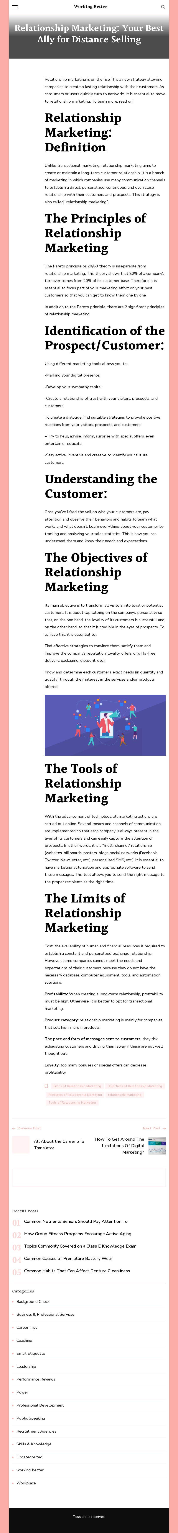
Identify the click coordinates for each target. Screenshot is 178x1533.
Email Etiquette (30, 1353)
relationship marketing (124, 1095)
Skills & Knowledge (33, 1444)
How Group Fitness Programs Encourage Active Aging (77, 1234)
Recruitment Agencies (36, 1431)
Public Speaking (30, 1418)
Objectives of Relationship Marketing (134, 1086)
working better (30, 1470)
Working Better (90, 6)
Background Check (32, 1301)
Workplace (26, 1483)
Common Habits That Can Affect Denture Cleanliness (77, 1271)
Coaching (24, 1340)
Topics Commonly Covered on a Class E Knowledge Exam (80, 1246)
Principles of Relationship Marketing (75, 1095)
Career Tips (26, 1327)
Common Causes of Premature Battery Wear (68, 1258)
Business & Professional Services (45, 1314)
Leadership (26, 1366)
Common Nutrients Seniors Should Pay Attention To (76, 1221)
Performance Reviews (35, 1379)
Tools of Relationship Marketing (72, 1103)
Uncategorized (29, 1457)
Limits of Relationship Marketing (77, 1086)
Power (22, 1392)
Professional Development (40, 1405)
